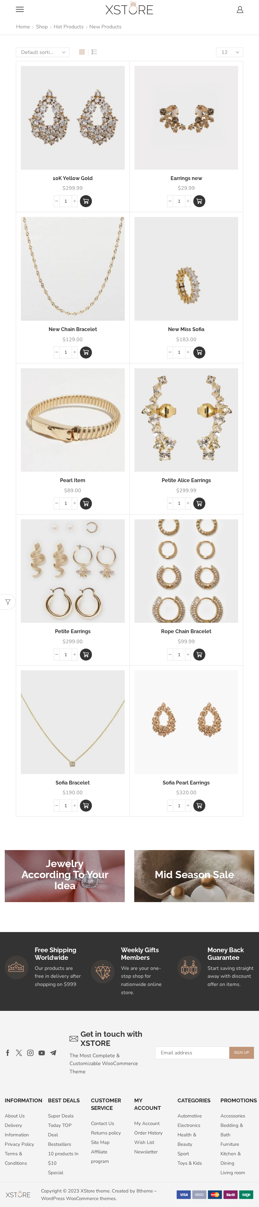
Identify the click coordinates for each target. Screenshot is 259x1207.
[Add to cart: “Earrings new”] (199, 201)
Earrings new (186, 178)
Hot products (69, 26)
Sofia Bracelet (73, 783)
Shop (42, 26)
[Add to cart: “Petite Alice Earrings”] (199, 504)
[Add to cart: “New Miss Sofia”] (199, 353)
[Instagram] (30, 1053)
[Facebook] (8, 1053)
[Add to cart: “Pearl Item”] (86, 504)
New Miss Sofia (186, 329)
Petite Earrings (73, 631)
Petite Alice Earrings (186, 480)
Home (23, 26)
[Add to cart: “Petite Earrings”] (86, 655)
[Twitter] (19, 1053)
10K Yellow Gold (73, 178)
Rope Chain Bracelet (186, 631)
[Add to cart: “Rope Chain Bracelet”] (199, 655)
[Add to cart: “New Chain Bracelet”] (86, 353)
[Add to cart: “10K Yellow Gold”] (86, 201)
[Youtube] (42, 1053)
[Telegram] (53, 1053)
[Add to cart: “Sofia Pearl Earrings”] (199, 806)
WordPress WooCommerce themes (78, 1198)
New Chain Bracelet (73, 329)
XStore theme (95, 1191)
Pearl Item (72, 480)
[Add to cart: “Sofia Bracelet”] (86, 806)
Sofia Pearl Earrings (186, 783)
